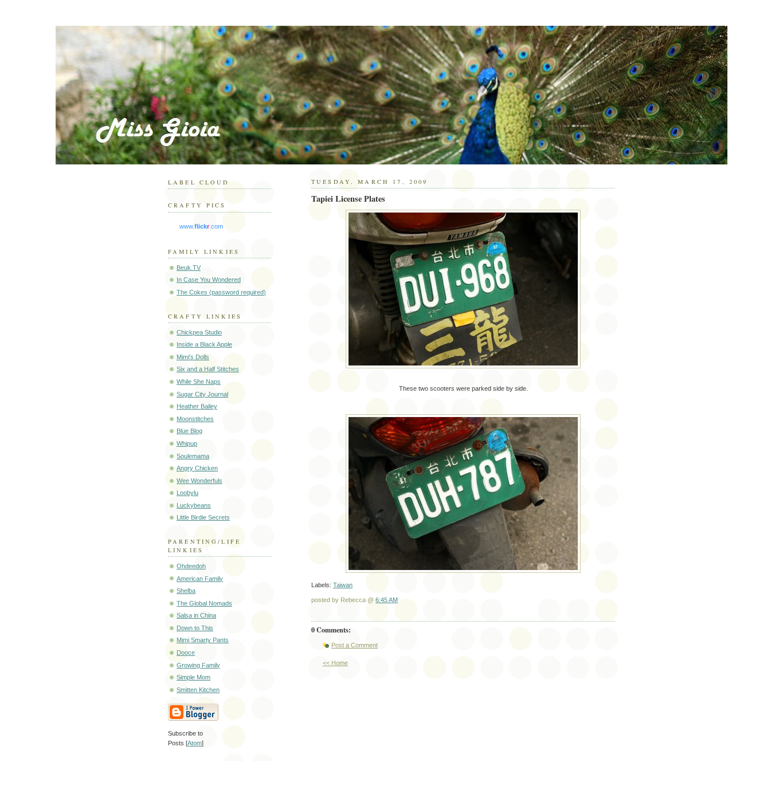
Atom (194, 743)
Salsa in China (196, 615)
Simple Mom (193, 677)
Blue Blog (189, 430)
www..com (201, 226)
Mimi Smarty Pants (203, 639)
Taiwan (343, 584)
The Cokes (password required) (221, 292)
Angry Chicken (197, 468)
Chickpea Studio (199, 332)
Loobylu (187, 492)
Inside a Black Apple (204, 344)
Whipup (187, 443)
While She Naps (199, 381)
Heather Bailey (197, 406)
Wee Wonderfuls (199, 480)
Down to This (195, 627)
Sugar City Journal (202, 394)
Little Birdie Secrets (203, 517)
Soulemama (193, 456)
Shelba (186, 590)
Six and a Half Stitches (208, 368)
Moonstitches (195, 418)
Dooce (186, 652)
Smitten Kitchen (198, 689)
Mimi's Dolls (193, 356)
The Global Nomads (204, 603)
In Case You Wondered (209, 279)
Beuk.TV (189, 267)
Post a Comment (354, 645)
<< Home (335, 662)
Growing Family (198, 665)
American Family (200, 578)
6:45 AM (386, 599)
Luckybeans (194, 505)
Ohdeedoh (191, 566)
